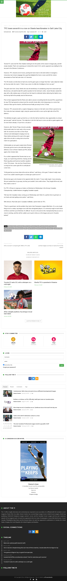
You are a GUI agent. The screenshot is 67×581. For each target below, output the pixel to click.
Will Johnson (8, 230)
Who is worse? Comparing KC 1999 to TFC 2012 (17, 244)
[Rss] (36, 378)
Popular (5, 386)
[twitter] (31, 37)
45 (32, 393)
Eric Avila (28, 226)
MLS (10, 25)
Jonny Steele (53, 226)
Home (5, 25)
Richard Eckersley (41, 228)
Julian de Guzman (9, 228)
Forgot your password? (9, 367)
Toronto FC (15, 25)
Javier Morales (44, 226)
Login (61, 365)
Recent (12, 386)
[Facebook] (30, 378)
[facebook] (26, 37)
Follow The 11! (10, 568)
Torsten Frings (58, 228)
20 (32, 426)
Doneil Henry (21, 226)
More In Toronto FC (32, 257)
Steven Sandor (17, 393)
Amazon (33, 492)
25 (32, 409)
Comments (19, 386)
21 (32, 418)
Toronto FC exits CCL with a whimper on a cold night (17, 283)
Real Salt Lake (31, 228)
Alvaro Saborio (12, 226)
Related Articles (32, 252)
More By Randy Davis (33, 254)
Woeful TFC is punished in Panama (45, 282)
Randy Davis (8, 31)
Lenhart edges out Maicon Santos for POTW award (50, 245)
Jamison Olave (35, 226)
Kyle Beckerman (19, 228)
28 (32, 401)
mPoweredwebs (48, 577)
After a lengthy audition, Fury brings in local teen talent (18, 313)
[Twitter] (33, 378)
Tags (26, 386)
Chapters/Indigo (33, 494)
